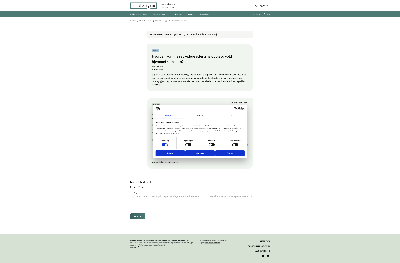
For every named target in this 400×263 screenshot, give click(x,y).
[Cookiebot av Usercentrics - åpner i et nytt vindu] (235, 108)
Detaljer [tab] (200, 116)
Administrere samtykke (259, 246)
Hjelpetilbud (204, 14)
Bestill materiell (262, 251)
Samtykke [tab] (168, 116)
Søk (268, 14)
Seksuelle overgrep (160, 14)
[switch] (188, 144)
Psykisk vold (177, 14)
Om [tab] (231, 116)
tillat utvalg (200, 153)
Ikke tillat (170, 153)
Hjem (138, 21)
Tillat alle (230, 153)
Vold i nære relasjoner (138, 14)
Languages (263, 5)
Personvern (264, 241)
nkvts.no (133, 247)
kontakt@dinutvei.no (212, 243)
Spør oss (190, 14)
